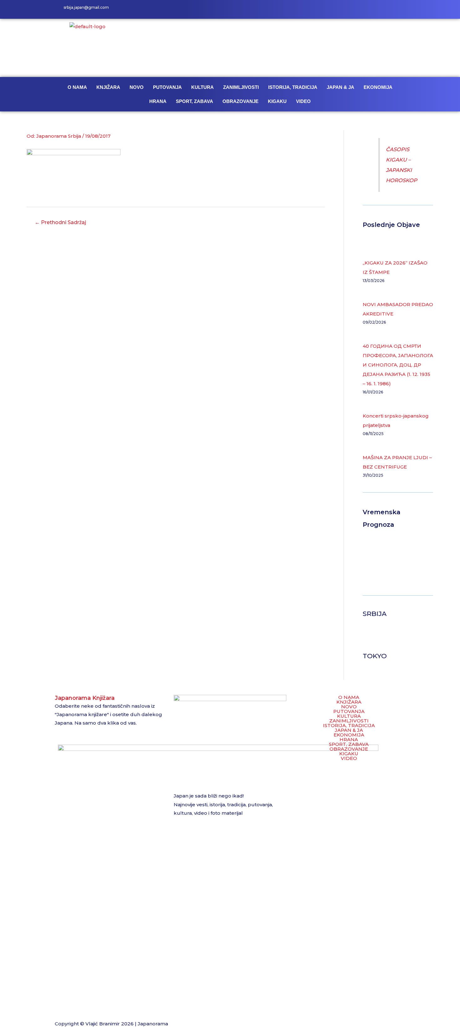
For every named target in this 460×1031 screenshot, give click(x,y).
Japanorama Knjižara (85, 698)
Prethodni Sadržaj (60, 222)
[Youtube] (399, 9)
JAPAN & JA (340, 87)
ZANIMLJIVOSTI (241, 87)
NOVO (137, 87)
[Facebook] (371, 9)
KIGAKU (277, 101)
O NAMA (77, 87)
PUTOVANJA (167, 87)
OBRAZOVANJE (240, 101)
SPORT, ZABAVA (194, 101)
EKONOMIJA (378, 87)
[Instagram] (385, 9)
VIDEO (303, 101)
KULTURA (202, 87)
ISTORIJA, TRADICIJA (292, 87)
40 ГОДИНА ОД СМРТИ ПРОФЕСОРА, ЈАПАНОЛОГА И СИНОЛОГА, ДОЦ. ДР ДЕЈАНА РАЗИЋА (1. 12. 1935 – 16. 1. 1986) (398, 365)
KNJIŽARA (108, 87)
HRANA (157, 101)
